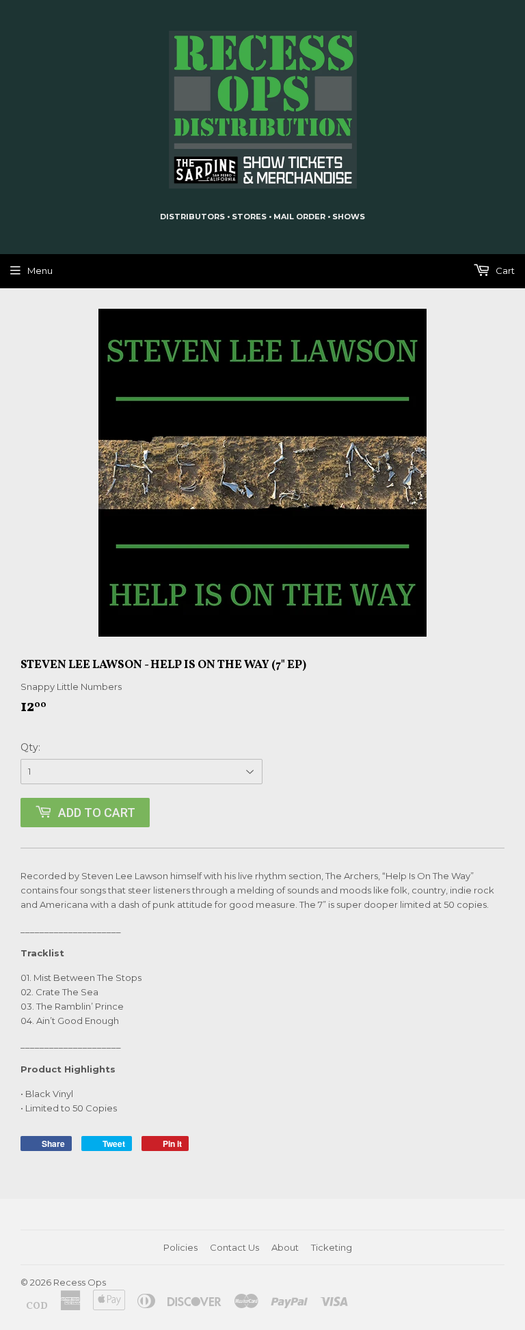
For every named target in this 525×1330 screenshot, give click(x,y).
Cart (504, 270)
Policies (180, 1247)
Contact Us (234, 1247)
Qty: (30, 747)
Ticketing (331, 1247)
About (285, 1247)
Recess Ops (79, 1282)
